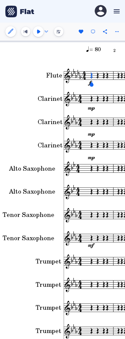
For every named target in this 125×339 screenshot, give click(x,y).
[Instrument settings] (10, 31)
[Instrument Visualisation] (58, 31)
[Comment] (93, 32)
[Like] (81, 32)
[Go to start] (25, 31)
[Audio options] (46, 31)
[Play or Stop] (38, 31)
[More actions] (117, 31)
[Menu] (116, 11)
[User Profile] (101, 11)
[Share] (105, 31)
